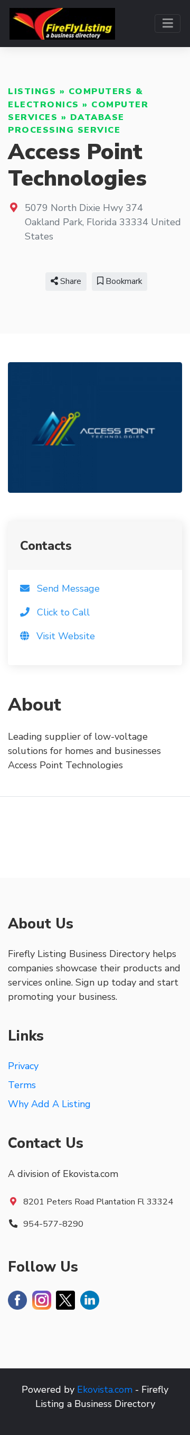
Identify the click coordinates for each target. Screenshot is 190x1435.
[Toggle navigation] (167, 23)
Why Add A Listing (49, 1104)
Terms (22, 1085)
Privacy (23, 1066)
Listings (32, 91)
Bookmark (122, 281)
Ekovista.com (104, 1389)
